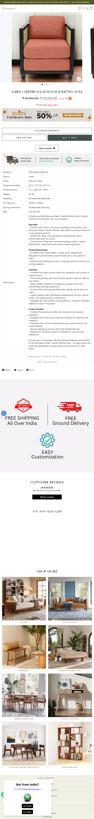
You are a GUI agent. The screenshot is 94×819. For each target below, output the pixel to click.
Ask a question (47, 362)
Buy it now (70, 138)
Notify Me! (53, 104)
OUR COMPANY (46, 778)
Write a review (47, 497)
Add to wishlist (45, 148)
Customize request (47, 131)
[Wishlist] (79, 8)
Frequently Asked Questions (47, 357)
